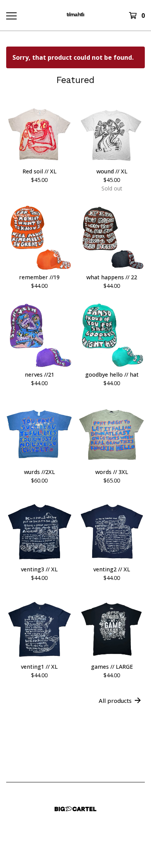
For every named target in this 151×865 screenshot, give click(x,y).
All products (115, 700)
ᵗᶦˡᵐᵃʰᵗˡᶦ (75, 15)
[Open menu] (11, 15)
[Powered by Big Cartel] (75, 809)
